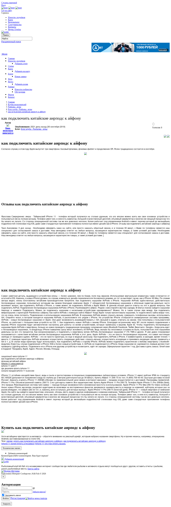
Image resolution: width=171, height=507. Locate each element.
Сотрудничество (15, 24)
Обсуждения (20, 92)
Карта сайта (33, 468)
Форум (11, 94)
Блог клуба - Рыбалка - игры (20, 109)
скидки (9, 441)
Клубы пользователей (17, 104)
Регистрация (18, 498)
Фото (10, 79)
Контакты (12, 27)
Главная (11, 58)
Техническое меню (11, 448)
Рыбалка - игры (14, 107)
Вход (3, 5)
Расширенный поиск (11, 41)
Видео (10, 82)
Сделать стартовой (9, 3)
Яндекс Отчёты (14, 29)
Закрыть (7, 503)
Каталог (11, 97)
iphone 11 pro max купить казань (50, 443)
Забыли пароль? (39, 492)
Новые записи (20, 76)
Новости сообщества (23, 89)
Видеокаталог (14, 22)
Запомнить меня (13, 495)
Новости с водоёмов (16, 17)
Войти (6, 498)
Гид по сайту (6, 10)
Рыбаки (11, 87)
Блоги (10, 74)
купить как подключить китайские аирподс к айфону (38, 441)
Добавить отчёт (21, 63)
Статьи (11, 66)
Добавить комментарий (17, 453)
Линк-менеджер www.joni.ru (8, 130)
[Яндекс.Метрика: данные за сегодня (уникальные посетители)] (10, 471)
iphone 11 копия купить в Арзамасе (18, 443)
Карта (10, 20)
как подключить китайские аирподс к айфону (27, 112)
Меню (4, 53)
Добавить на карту (22, 71)
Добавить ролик (21, 84)
